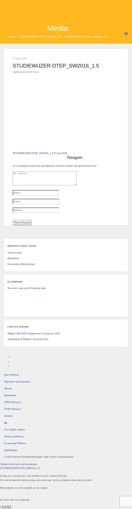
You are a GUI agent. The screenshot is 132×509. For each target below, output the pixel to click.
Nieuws (8, 388)
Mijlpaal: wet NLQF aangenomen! (24, 333)
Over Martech (11, 374)
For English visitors (14, 429)
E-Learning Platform (15, 443)
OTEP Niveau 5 (12, 409)
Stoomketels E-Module (19, 339)
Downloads (10, 395)
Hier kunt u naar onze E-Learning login (27, 288)
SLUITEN (6, 507)
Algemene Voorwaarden (17, 381)
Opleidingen (10, 450)
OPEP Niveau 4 (12, 402)
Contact (8, 415)
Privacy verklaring (13, 436)
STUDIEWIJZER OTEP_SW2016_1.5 (20, 468)
